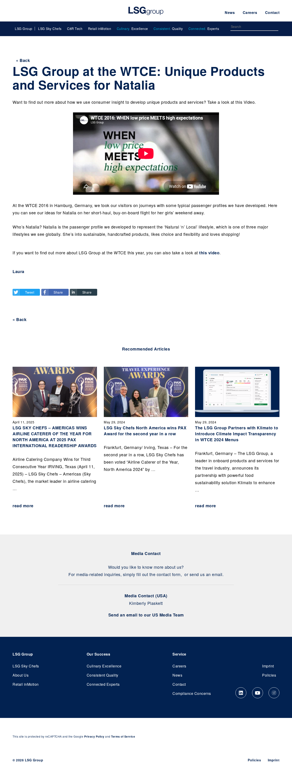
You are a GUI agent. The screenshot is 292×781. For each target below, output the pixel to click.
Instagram (274, 692)
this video (209, 253)
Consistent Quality (102, 675)
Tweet (29, 292)
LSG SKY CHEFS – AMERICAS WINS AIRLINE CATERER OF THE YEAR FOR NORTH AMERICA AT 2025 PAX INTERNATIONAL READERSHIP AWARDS (55, 437)
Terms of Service (123, 736)
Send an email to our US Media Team (146, 615)
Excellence (132, 28)
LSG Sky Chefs (50, 28)
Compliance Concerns (191, 693)
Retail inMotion (99, 28)
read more (23, 506)
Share (58, 292)
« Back (23, 60)
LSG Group (145, 11)
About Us (21, 675)
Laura (18, 271)
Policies (269, 675)
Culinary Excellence (104, 666)
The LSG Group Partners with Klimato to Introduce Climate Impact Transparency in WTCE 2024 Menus (236, 434)
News (230, 12)
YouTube (257, 692)
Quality (168, 28)
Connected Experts (103, 684)
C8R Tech (74, 28)
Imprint (268, 666)
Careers (250, 12)
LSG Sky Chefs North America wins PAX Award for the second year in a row (145, 431)
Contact (272, 12)
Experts (203, 28)
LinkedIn (240, 692)
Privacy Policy (94, 736)
